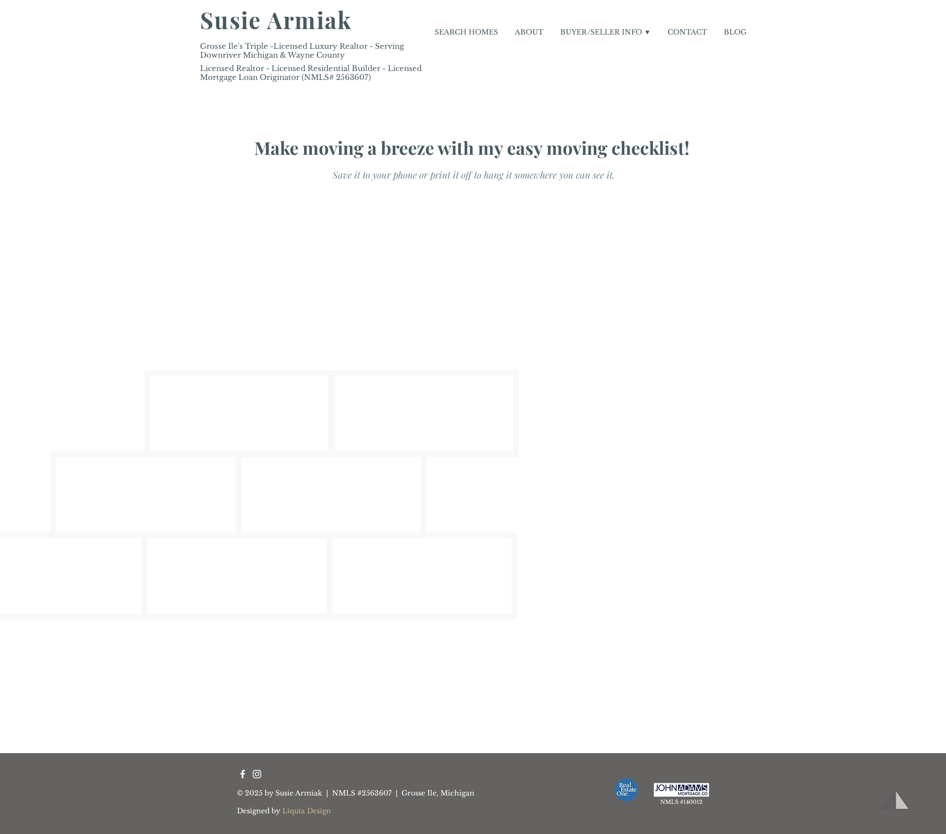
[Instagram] (257, 774)
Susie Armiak (276, 19)
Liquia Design (306, 810)
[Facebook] (242, 774)
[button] (605, 32)
